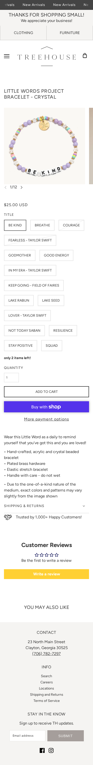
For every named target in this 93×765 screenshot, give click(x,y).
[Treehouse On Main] (46, 56)
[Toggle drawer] (6, 56)
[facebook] (42, 750)
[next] (21, 187)
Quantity (13, 368)
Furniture (70, 33)
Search (46, 676)
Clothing (23, 33)
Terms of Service (46, 701)
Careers (46, 682)
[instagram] (51, 750)
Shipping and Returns (46, 694)
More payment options (46, 419)
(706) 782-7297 (46, 653)
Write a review (46, 574)
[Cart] (86, 56)
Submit (65, 736)
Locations (46, 688)
